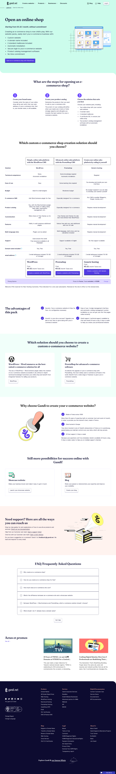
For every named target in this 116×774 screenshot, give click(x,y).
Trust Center (94, 733)
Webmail (64, 702)
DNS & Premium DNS (46, 714)
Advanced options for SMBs (70, 699)
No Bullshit (93, 736)
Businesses (52, 3)
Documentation (94, 696)
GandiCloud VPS (45, 707)
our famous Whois (59, 760)
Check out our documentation (20, 529)
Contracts (65, 733)
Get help (58, 620)
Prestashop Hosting (46, 704)
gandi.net (8, 7)
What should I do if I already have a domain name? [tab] (40, 611)
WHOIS (64, 707)
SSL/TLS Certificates (47, 741)
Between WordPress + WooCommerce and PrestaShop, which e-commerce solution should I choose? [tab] (56, 603)
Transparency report (68, 751)
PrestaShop (70, 381)
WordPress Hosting (46, 699)
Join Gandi (93, 741)
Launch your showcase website (20, 490)
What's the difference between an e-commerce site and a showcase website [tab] (48, 595)
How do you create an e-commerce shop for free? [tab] (40, 580)
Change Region (9, 716)
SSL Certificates (45, 712)
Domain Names (45, 691)
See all (7, 641)
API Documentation (95, 699)
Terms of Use (66, 731)
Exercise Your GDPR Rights (70, 749)
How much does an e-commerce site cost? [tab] (37, 587)
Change (106, 281)
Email (42, 709)
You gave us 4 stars (10, 701)
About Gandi (93, 728)
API (63, 704)
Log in (106, 3)
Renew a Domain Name (47, 733)
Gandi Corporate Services (69, 691)
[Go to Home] (12, 3)
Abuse (64, 728)
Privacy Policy (66, 746)
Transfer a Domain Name (48, 731)
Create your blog (71, 490)
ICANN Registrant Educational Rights (72, 738)
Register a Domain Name (48, 728)
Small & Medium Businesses (70, 696)
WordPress (13, 381)
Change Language (10, 718)
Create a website (28, 3)
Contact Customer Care (97, 691)
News (91, 738)
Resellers (64, 694)
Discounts (63, 3)
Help (99, 3)
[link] (6, 699)
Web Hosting (44, 696)
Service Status (94, 694)
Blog (91, 3)
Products (41, 3)
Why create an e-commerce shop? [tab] (34, 572)
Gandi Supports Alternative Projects (100, 731)
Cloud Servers (45, 738)
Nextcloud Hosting (46, 702)
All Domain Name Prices (47, 694)
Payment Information (68, 741)
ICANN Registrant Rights (69, 736)
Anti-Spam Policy (67, 743)
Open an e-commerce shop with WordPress (20, 60)
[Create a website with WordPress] (40, 268)
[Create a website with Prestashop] (68, 268)
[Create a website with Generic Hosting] (97, 268)
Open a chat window (36, 535)
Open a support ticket (35, 532)
